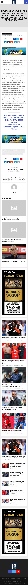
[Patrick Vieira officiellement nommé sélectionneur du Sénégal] (14, 398)
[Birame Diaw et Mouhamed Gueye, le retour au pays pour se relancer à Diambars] (14, 421)
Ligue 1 (10, 33)
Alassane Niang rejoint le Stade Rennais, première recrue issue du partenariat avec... (13, 361)
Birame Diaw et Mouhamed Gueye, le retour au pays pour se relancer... (12, 431)
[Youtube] (18, 571)
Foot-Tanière (11, 583)
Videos (23, 583)
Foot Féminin (18, 583)
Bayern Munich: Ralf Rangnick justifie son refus (13, 262)
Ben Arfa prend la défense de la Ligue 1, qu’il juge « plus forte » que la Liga (14, 179)
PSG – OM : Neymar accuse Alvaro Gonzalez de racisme (14, 170)
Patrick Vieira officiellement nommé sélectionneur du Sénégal (12, 408)
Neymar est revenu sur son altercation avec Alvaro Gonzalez (12, 151)
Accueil (5, 581)
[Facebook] (10, 571)
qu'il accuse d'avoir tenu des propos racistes (13, 154)
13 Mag (9, 581)
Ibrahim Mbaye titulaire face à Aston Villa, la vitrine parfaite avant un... (17, 501)
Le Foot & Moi (15, 581)
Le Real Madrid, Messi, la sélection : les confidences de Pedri (12, 240)
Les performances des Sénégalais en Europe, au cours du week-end (12, 219)
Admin (4, 35)
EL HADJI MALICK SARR (8, 340)
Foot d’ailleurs (5, 33)
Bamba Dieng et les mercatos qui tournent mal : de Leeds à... (14, 338)
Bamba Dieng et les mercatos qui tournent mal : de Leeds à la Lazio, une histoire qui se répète (14, 457)
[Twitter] (14, 571)
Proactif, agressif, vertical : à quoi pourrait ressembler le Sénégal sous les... (13, 385)
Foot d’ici (21, 581)
